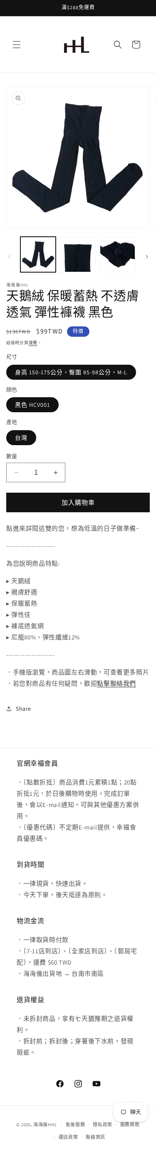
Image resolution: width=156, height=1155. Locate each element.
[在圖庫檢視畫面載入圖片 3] (117, 254)
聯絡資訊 (95, 1137)
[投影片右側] (147, 257)
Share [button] (23, 708)
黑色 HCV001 (32, 404)
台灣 (21, 437)
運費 (33, 343)
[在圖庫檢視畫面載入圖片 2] (77, 254)
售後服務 (75, 1124)
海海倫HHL (45, 1124)
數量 (11, 456)
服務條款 (130, 1124)
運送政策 (68, 1137)
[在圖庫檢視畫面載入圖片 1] (38, 254)
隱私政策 (102, 1124)
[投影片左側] (9, 257)
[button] (16, 44)
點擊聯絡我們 (116, 683)
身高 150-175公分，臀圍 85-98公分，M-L (71, 372)
